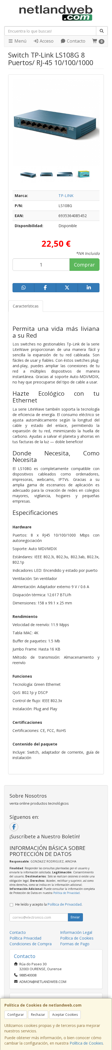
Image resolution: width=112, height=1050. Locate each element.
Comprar (84, 264)
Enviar (75, 917)
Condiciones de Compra (31, 943)
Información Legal (76, 932)
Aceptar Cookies (65, 1014)
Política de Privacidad (66, 893)
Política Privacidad (25, 938)
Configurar (15, 1014)
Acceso (46, 41)
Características (26, 306)
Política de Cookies (86, 1043)
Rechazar (38, 1014)
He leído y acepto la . (48, 904)
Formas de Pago (74, 943)
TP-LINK (65, 195)
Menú (19, 41)
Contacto (75, 41)
